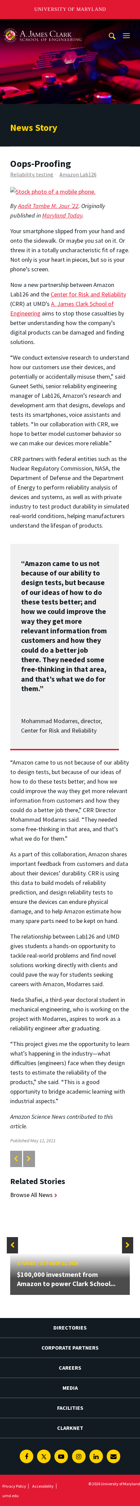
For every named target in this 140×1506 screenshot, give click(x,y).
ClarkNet (70, 1427)
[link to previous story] (16, 1159)
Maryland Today (62, 215)
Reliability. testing (31, 174)
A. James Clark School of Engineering (42, 25)
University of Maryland (70, 9)
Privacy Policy (14, 1486)
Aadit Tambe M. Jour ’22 (48, 206)
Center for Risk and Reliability (88, 294)
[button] (12, 1245)
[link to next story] (29, 1159)
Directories (70, 1327)
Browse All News (31, 1195)
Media (70, 1387)
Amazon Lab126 (78, 174)
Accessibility (43, 1486)
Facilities (70, 1407)
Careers (70, 1367)
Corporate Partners (70, 1347)
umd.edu (10, 1495)
